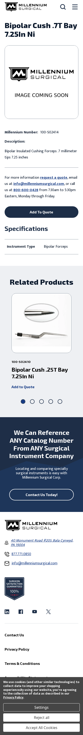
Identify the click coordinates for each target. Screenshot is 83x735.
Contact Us (14, 635)
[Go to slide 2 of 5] (32, 401)
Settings (41, 707)
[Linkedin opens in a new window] (7, 611)
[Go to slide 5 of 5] (60, 401)
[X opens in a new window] (48, 611)
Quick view (41, 323)
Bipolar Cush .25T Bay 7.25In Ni (40, 372)
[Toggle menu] (74, 7)
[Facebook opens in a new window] (20, 611)
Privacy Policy (13, 697)
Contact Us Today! (42, 494)
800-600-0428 (25, 190)
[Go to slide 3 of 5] (41, 401)
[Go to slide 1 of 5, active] (23, 401)
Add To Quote (41, 212)
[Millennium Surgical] (26, 6)
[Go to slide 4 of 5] (50, 401)
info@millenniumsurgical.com (38, 184)
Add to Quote (23, 387)
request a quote (53, 178)
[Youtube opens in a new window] (34, 611)
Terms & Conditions (22, 663)
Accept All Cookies (41, 727)
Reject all (41, 717)
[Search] (63, 7)
